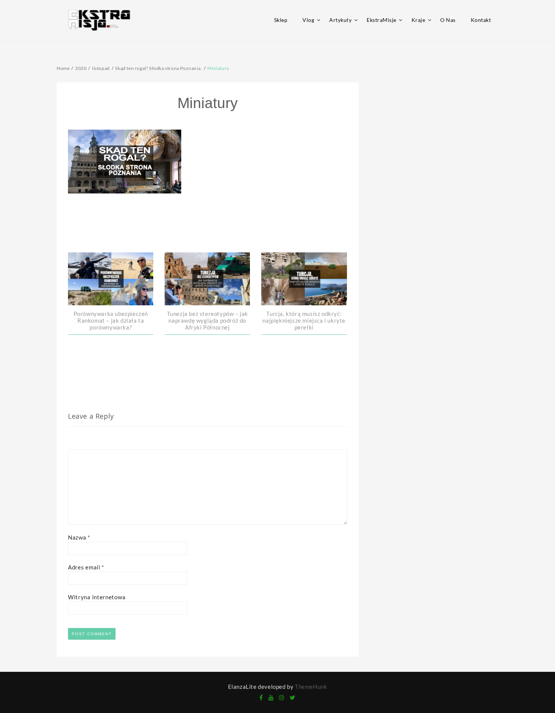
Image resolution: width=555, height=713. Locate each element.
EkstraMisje (381, 20)
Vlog (308, 20)
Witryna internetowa (96, 597)
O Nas (448, 20)
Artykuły (340, 20)
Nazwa (79, 537)
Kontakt (481, 20)
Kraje (419, 20)
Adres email (86, 567)
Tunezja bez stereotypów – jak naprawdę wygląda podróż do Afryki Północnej (207, 320)
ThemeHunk (311, 686)
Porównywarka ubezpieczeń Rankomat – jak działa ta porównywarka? (111, 320)
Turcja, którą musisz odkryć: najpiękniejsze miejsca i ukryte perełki (303, 320)
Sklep (281, 20)
